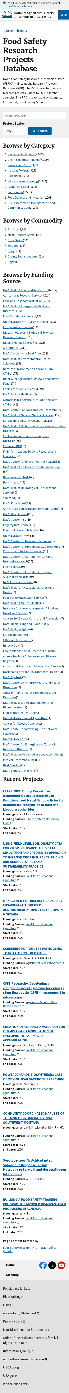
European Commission (18, 327)
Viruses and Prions (19, 165)
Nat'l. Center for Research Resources (27, 541)
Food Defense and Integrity (25, 197)
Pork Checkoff (12, 482)
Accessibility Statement (19, 1313)
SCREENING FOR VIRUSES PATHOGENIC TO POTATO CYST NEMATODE (32, 950)
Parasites (14, 176)
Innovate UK (11, 645)
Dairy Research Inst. (16, 477)
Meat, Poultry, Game (21, 235)
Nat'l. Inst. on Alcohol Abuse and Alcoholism (32, 754)
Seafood (13, 245)
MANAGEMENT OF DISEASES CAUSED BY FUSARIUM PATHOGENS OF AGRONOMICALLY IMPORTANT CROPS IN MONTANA (33, 907)
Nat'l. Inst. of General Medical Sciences (28, 415)
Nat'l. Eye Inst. (12, 677)
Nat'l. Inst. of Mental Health (21, 603)
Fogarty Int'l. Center (16, 525)
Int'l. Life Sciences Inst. (18, 582)
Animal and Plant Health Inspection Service (31, 666)
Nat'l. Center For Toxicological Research (29, 410)
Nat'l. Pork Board (14, 503)
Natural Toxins (17, 170)
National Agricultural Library (34, 13)
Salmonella (15, 192)
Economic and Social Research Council (28, 651)
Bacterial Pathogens (21, 154)
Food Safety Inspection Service (23, 597)
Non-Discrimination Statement (24, 1330)
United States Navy (15, 739)
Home (10, 1265)
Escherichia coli (18, 187)
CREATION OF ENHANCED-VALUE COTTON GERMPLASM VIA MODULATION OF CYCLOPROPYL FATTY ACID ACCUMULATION (34, 1033)
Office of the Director (17, 640)
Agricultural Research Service (22, 295)
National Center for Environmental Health (31, 672)
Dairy (11, 251)
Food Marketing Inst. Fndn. (20, 713)
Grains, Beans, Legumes (23, 256)
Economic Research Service (21, 530)
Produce (13, 229)
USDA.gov (10, 1367)
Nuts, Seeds (15, 240)
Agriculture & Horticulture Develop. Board (30, 509)
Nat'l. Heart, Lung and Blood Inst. (25, 624)
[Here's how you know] (34, 4)
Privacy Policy (12, 1321)
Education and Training (23, 181)
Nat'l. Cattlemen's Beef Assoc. (23, 353)
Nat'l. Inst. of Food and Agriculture (25, 290)
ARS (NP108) (11, 348)
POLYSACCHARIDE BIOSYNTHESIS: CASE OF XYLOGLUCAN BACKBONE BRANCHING (33, 1076)
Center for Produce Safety (20, 389)
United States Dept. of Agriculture (25, 718)
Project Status (14, 123)
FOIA (6, 1305)
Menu (64, 15)
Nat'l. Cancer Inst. (14, 519)
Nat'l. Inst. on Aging (16, 629)
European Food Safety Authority (24, 420)
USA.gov (9, 1375)
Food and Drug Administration (23, 301)
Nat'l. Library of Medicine (19, 771)
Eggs (11, 262)
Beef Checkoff (12, 765)
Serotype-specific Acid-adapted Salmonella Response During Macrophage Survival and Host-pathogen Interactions (34, 1167)
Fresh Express (12, 567)
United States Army (16, 536)
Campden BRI (12, 446)
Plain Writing (12, 1296)
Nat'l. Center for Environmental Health (29, 461)
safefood (9, 498)
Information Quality (16, 1351)
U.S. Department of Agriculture (33, 17)
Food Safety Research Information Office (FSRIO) (29, 1249)
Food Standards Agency (18, 316)
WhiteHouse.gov (14, 1384)
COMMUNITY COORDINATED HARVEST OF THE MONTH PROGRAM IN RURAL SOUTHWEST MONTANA (33, 1118)
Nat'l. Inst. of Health (16, 394)
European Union (13, 635)
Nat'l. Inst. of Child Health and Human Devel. (32, 467)
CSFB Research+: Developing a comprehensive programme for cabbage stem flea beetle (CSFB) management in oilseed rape (34, 990)
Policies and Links (15, 1288)
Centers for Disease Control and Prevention (31, 618)
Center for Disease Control (20, 723)
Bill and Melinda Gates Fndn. (21, 342)
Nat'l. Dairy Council (15, 514)
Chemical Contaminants (24, 159)
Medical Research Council (19, 760)
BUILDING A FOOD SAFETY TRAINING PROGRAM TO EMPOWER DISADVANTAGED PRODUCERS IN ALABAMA (34, 1204)
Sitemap (12, 1275)
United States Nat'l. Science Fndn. (25, 322)
